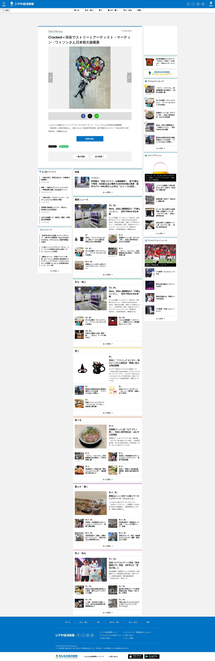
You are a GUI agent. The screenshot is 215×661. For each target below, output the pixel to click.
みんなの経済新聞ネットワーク (66, 656)
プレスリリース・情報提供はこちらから (138, 632)
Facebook (188, 4)
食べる (76, 10)
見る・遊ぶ (89, 10)
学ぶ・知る (128, 10)
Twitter (193, 4)
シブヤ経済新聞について (109, 632)
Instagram (198, 4)
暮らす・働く (113, 10)
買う (100, 10)
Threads (203, 4)
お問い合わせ (129, 635)
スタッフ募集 (129, 638)
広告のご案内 (105, 638)
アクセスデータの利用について (111, 635)
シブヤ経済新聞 (22, 4)
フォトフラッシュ (55, 31)
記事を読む (89, 139)
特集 (139, 10)
